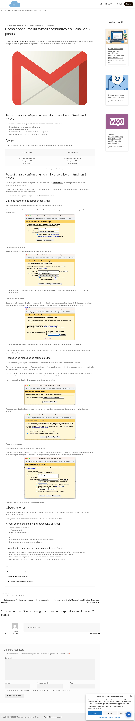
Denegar (109, 713)
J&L (101, 4)
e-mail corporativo (21, 41)
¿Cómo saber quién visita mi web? (16, 572)
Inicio (4, 10)
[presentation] (117, 36)
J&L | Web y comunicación (35, 25)
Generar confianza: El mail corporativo (17, 576)
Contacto (120, 4)
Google (18, 595)
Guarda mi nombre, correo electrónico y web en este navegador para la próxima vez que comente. (38, 690)
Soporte (128, 4)
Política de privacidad (114, 717)
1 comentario (50, 25)
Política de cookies (103, 717)
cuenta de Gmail (58, 183)
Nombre (8, 683)
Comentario (9, 658)
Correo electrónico (43, 683)
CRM (13, 595)
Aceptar (94, 713)
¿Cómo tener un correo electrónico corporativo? (20, 581)
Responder (94, 633)
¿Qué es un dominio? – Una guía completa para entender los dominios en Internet (25, 601)
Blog (9, 10)
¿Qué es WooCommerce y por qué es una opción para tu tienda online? (115, 138)
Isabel (16, 631)
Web (71, 683)
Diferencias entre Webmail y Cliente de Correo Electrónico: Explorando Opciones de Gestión (75, 601)
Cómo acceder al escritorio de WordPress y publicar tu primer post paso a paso (116, 53)
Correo (9, 595)
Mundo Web (109, 4)
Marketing (24, 595)
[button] (131, 696)
